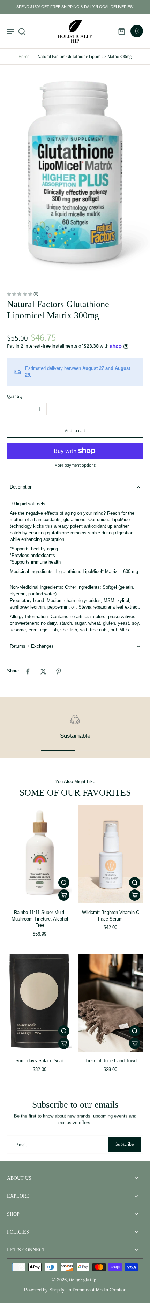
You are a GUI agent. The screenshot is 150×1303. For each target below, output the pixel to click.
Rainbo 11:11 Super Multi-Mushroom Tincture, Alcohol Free (40, 919)
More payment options (75, 465)
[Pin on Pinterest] (58, 671)
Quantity (15, 396)
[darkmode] (136, 31)
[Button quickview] (63, 882)
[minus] (14, 409)
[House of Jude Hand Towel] (110, 1003)
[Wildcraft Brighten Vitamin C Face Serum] (110, 854)
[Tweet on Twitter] (43, 671)
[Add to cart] (63, 895)
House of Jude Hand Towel (110, 1060)
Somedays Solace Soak (39, 1060)
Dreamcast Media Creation (99, 1290)
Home (23, 56)
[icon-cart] (121, 31)
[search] (21, 31)
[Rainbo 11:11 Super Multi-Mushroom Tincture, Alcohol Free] (39, 854)
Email (21, 1144)
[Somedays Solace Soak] (39, 1003)
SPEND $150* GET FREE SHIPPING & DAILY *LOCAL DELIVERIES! (75, 7)
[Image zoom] (75, 178)
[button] (75, 431)
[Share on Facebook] (28, 671)
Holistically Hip (83, 1280)
